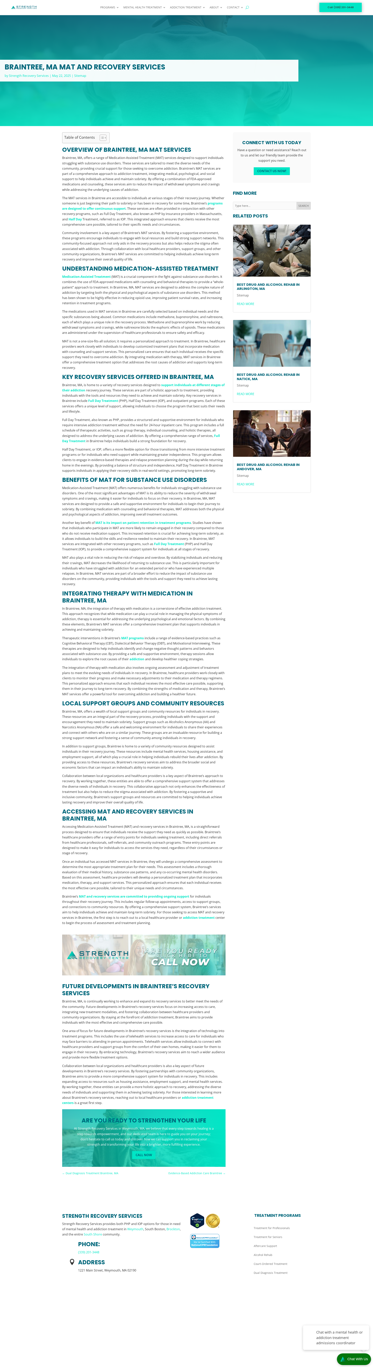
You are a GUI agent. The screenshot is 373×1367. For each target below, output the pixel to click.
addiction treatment (199, 917)
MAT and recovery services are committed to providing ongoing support (134, 896)
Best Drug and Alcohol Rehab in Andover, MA (268, 466)
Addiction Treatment (185, 7)
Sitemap (80, 76)
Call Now (144, 1155)
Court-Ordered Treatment (270, 1264)
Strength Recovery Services (29, 76)
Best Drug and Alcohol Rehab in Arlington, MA (268, 286)
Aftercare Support (265, 1246)
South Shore (93, 1234)
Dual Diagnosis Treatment (271, 1273)
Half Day (75, 219)
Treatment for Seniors (268, 1237)
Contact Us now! (271, 171)
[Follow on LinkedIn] (73, 1344)
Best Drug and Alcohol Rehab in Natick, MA (268, 376)
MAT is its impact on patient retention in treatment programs (143, 523)
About (214, 7)
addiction (137, 659)
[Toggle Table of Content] (101, 137)
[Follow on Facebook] (65, 1344)
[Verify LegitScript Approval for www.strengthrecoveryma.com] (197, 1227)
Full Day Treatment (103, 401)
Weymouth (135, 1229)
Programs (107, 7)
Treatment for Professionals (272, 1228)
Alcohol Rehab (263, 1255)
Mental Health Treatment (142, 7)
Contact (233, 7)
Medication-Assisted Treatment (86, 276)
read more (245, 304)
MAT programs (132, 638)
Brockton (173, 1229)
